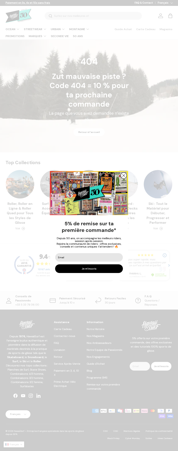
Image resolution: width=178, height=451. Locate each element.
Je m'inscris (89, 268)
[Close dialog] (124, 175)
